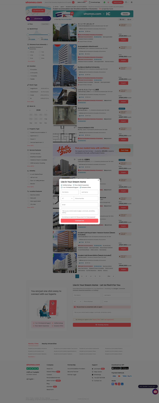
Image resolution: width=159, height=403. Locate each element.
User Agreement (91, 217)
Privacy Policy (80, 217)
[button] (72, 198)
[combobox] (67, 198)
